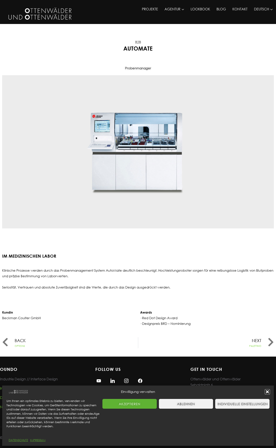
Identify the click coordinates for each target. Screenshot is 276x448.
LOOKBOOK (200, 9)
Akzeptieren (129, 404)
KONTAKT (240, 9)
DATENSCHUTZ (18, 440)
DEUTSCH (261, 9)
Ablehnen (186, 404)
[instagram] (126, 380)
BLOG (221, 9)
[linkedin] (112, 380)
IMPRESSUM (37, 440)
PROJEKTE (150, 9)
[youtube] (98, 380)
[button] (267, 392)
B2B (138, 42)
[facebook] (140, 380)
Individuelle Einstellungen (243, 404)
